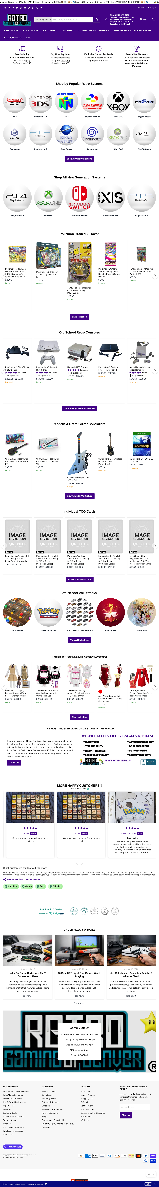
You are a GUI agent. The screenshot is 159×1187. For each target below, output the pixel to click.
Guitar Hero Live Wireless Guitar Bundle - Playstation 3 (110, 461)
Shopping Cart (87, 1099)
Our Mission (47, 1095)
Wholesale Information (13, 1131)
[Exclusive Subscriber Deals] (99, 57)
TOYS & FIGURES (86, 30)
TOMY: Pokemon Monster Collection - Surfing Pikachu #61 (79, 290)
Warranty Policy (49, 1099)
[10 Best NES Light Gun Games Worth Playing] (79, 950)
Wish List (85, 1120)
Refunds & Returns (50, 1102)
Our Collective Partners (13, 1127)
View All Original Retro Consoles (79, 408)
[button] (77, 863)
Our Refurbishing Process (14, 1102)
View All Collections (79, 640)
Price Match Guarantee (13, 1095)
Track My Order (87, 1109)
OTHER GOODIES (121, 30)
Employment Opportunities (54, 1120)
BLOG (28, 38)
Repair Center (9, 1106)
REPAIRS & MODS (143, 30)
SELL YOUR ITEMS (13, 38)
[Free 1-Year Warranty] (137, 57)
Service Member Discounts (93, 1113)
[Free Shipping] (22, 57)
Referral (84, 1102)
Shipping (46, 1106)
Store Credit (86, 1116)
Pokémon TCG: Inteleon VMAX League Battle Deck (47, 274)
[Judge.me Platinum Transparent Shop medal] (74, 911)
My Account (86, 1091)
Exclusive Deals (10, 1113)
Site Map (46, 1127)
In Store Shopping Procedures (16, 1091)
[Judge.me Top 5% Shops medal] (105, 911)
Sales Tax (7, 1124)
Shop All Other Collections (79, 159)
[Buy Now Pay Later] (60, 57)
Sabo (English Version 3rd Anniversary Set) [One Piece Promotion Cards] (17, 558)
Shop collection (79, 317)
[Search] (96, 19)
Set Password (87, 1106)
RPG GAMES (49, 30)
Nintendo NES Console (77, 367)
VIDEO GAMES (11, 30)
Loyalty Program (88, 1095)
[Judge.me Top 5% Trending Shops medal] (115, 911)
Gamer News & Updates (13, 1116)
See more (78, 1003)
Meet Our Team (49, 1091)
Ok (148, 1184)
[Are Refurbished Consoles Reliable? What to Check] (131, 950)
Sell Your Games (10, 1120)
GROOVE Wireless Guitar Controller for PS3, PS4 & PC (16, 461)
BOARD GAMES (31, 30)
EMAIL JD (14, 763)
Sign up (126, 1115)
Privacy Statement (50, 1113)
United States (146, 8)
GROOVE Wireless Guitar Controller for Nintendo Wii (47, 461)
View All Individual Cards (79, 579)
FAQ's (44, 1116)
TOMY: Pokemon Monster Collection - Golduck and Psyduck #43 (141, 271)
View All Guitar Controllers (79, 496)
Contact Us (8, 1134)
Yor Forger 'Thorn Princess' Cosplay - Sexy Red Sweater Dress (140, 693)
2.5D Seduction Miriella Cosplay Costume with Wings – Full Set (47, 693)
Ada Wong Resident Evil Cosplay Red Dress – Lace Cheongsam (110, 698)
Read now (26, 996)
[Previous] (4, 276)
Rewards (7, 1109)
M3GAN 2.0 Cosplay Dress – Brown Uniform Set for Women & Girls (15, 693)
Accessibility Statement (52, 1109)
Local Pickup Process (12, 1099)
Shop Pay (65, 60)
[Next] (155, 276)
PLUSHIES (104, 30)
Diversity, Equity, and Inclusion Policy (58, 1124)
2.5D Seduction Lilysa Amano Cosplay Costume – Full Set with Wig (79, 693)
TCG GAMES (66, 30)
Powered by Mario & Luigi (13, 1157)
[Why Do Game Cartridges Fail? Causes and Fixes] (27, 950)
